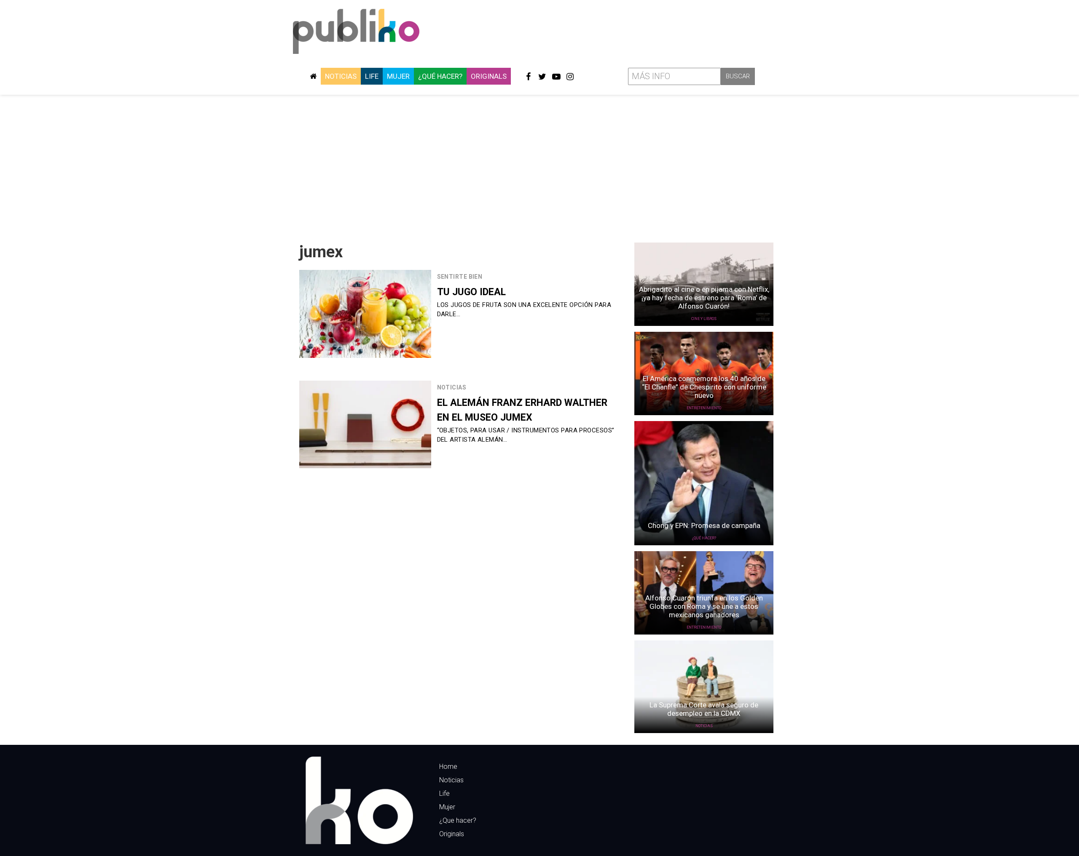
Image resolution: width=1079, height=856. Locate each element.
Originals (489, 76)
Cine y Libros (704, 319)
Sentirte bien (460, 276)
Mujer (398, 76)
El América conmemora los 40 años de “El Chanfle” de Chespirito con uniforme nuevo (704, 387)
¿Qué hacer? (440, 76)
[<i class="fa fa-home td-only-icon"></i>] (313, 76)
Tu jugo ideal (471, 292)
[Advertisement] (539, 165)
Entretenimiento (704, 408)
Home (448, 767)
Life (371, 76)
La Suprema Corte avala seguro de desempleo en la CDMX (704, 709)
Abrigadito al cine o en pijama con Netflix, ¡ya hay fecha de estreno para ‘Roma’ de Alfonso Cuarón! (704, 297)
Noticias (341, 76)
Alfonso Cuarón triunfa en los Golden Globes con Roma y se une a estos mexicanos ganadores (704, 606)
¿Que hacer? (457, 820)
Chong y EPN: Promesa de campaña (704, 525)
